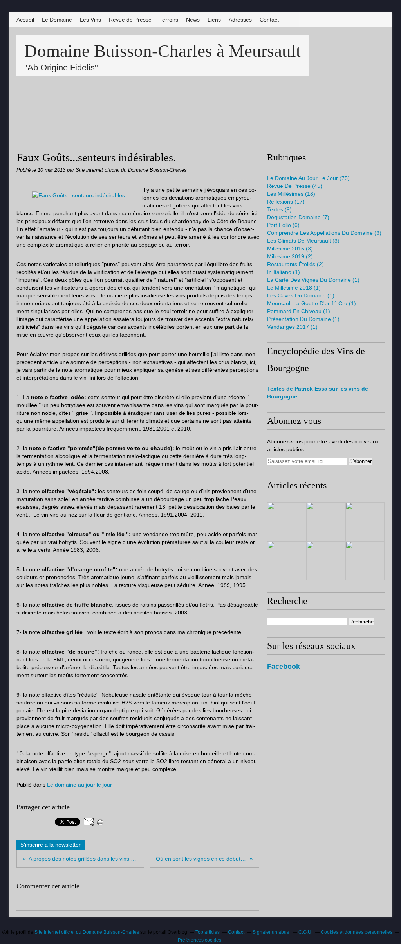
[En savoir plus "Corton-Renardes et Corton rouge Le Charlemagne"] (325, 521)
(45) (294, 186)
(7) (298, 217)
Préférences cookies (199, 940)
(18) (291, 194)
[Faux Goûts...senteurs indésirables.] (79, 195)
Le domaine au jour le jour (79, 785)
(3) (324, 233)
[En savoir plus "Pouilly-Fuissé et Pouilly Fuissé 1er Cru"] (286, 560)
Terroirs (168, 19)
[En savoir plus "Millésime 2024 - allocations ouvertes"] (286, 521)
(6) (283, 225)
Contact (269, 19)
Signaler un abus (271, 932)
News (193, 19)
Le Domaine (57, 19)
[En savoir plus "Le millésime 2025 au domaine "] (325, 560)
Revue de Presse (130, 19)
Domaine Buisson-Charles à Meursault (162, 51)
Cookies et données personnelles (356, 932)
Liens (214, 19)
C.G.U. (305, 932)
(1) (283, 272)
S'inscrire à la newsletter (50, 844)
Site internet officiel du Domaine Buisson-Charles (86, 932)
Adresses (240, 19)
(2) (290, 256)
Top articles (207, 932)
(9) (279, 209)
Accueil (25, 19)
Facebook (283, 666)
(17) (286, 201)
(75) (308, 178)
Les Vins (90, 19)
